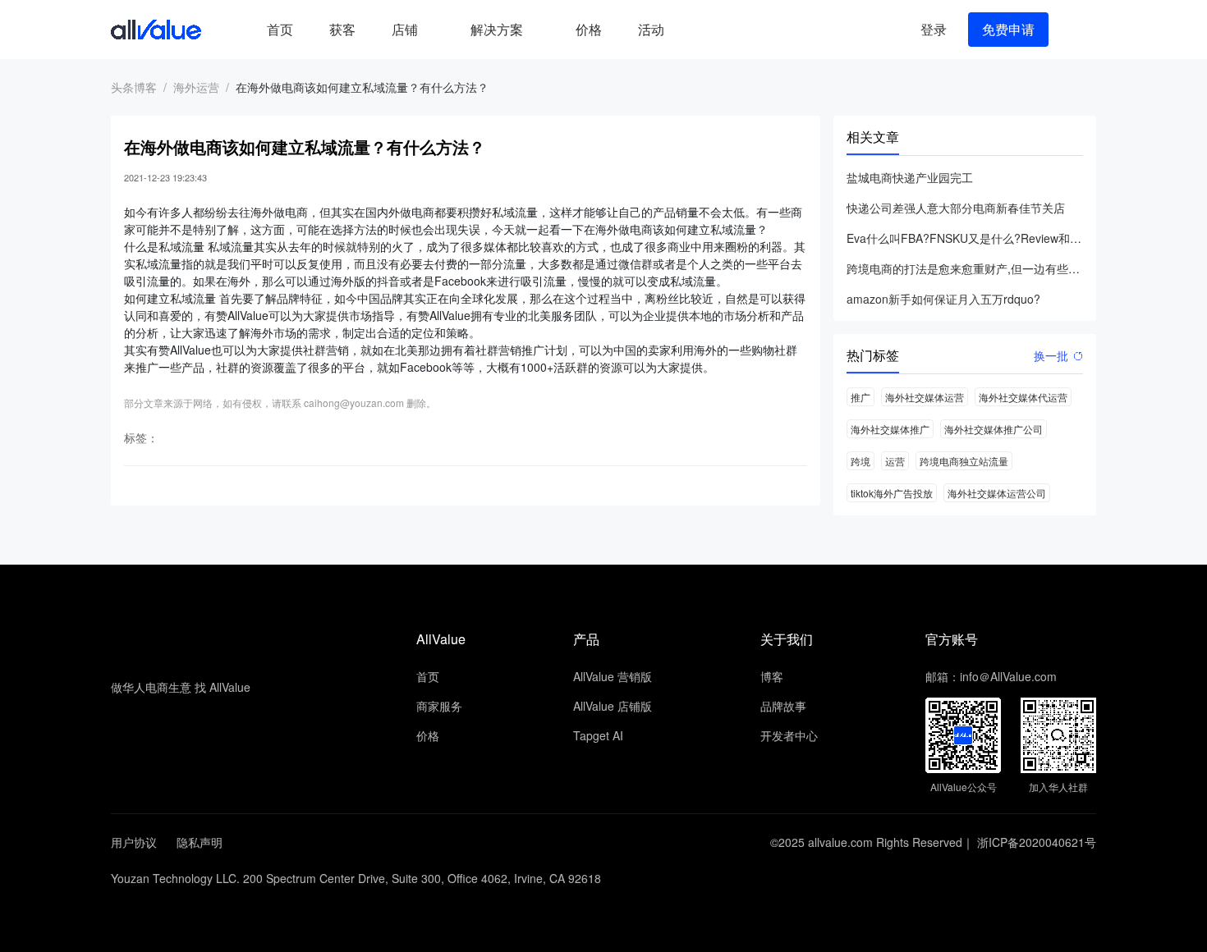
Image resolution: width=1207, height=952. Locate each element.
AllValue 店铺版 (612, 706)
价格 (589, 29)
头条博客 (134, 87)
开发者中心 (789, 735)
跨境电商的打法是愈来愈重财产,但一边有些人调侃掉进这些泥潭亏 (965, 268)
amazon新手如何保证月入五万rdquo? (943, 299)
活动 (651, 29)
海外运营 (196, 87)
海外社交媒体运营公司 (997, 493)
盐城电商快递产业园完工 (910, 177)
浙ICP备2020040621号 (1036, 842)
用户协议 (134, 842)
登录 (933, 29)
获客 (342, 29)
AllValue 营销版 (612, 676)
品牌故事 (783, 706)
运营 (895, 461)
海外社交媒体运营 (924, 397)
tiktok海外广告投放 (892, 493)
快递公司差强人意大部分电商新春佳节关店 (956, 207)
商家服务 (439, 706)
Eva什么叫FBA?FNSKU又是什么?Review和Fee (965, 238)
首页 (280, 29)
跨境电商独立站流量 (964, 461)
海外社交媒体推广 (890, 429)
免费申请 (1008, 29)
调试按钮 (695, 29)
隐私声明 (200, 842)
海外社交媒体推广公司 (993, 429)
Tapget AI (598, 735)
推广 (860, 397)
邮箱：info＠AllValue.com (991, 676)
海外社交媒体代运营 (1023, 397)
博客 (771, 676)
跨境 (860, 461)
